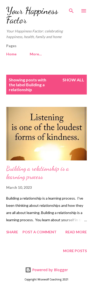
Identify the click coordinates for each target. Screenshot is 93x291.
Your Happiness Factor (32, 15)
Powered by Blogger (49, 269)
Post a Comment (39, 232)
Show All (73, 79)
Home (11, 54)
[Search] (71, 9)
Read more (76, 232)
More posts (75, 251)
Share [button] (12, 232)
